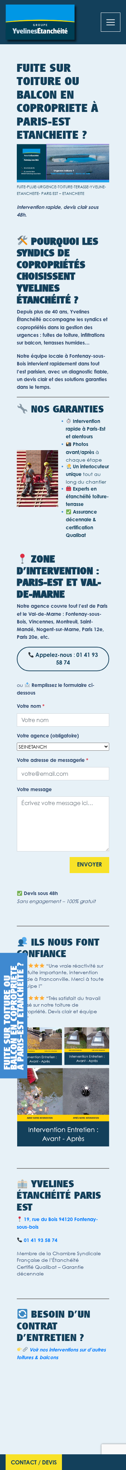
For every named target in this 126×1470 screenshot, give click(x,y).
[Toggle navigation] (110, 22)
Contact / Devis (34, 1463)
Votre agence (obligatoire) (48, 736)
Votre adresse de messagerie (52, 760)
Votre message (34, 790)
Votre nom (30, 706)
